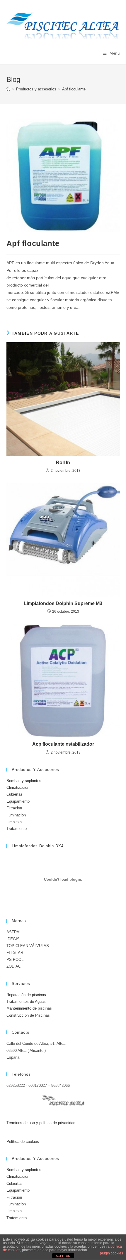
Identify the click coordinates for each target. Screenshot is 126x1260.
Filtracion (14, 808)
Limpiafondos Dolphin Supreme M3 (63, 603)
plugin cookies (111, 1253)
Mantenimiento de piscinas (29, 1008)
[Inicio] (8, 89)
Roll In (63, 462)
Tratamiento (16, 828)
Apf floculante (74, 89)
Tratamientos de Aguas (26, 1001)
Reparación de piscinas (26, 995)
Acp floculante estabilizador (63, 744)
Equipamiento (18, 801)
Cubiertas (14, 794)
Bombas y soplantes (23, 781)
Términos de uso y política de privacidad (40, 1123)
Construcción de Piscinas (28, 1015)
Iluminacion (16, 815)
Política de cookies (22, 1141)
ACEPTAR (63, 1256)
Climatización (17, 787)
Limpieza (14, 822)
